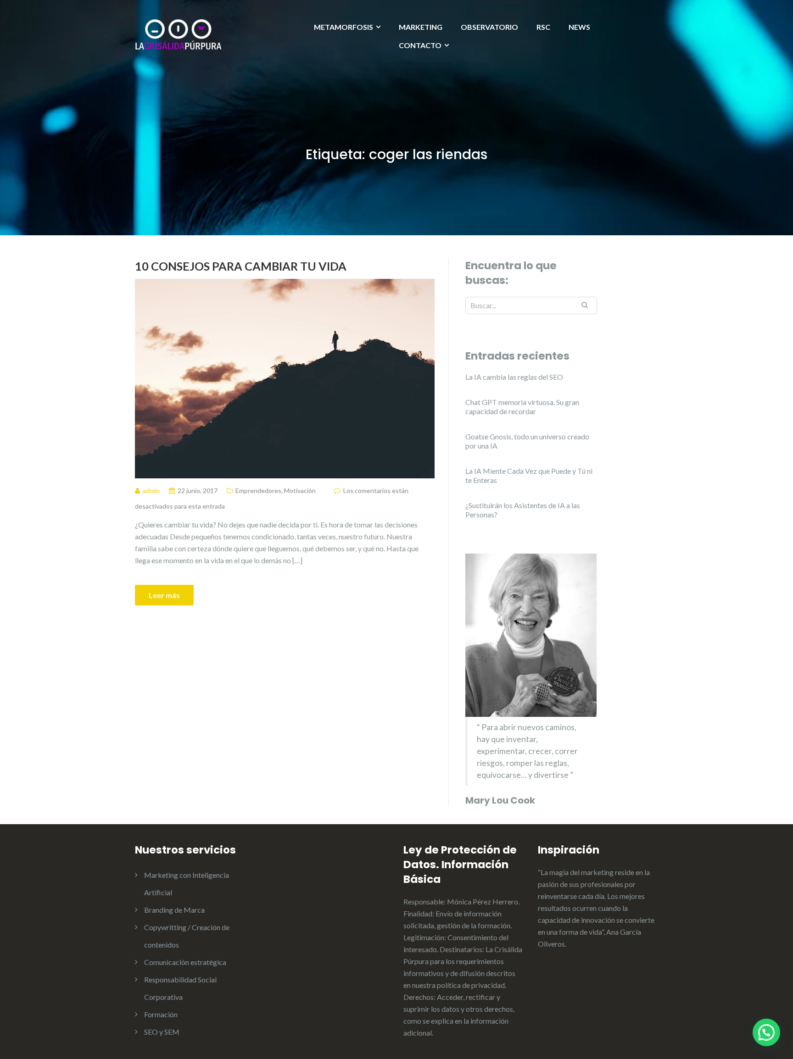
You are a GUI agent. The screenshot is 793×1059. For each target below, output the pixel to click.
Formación (161, 1014)
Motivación (300, 490)
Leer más (164, 595)
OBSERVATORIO (489, 26)
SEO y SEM (161, 1031)
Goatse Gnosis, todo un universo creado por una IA (527, 441)
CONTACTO (420, 45)
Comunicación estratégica (185, 962)
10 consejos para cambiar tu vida (240, 266)
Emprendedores (258, 490)
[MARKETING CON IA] (178, 33)
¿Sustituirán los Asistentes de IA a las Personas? (522, 510)
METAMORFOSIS (343, 26)
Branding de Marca (174, 909)
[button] (766, 1032)
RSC (543, 26)
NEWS (579, 26)
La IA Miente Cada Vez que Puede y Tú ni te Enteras (528, 475)
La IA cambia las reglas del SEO (514, 376)
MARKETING (420, 26)
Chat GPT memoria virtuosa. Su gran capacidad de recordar (522, 407)
